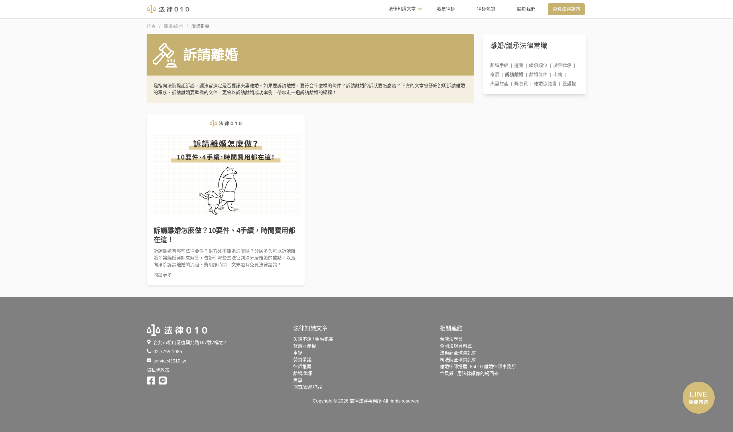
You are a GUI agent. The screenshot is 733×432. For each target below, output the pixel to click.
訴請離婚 (516, 74)
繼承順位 (540, 65)
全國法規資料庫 (456, 346)
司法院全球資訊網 (458, 359)
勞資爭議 (302, 359)
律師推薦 (302, 366)
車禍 (297, 352)
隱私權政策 (158, 370)
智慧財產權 (304, 346)
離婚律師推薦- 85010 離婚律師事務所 (478, 366)
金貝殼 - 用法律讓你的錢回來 (469, 373)
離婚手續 (501, 65)
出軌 (559, 74)
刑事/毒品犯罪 (307, 387)
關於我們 (526, 9)
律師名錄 (486, 9)
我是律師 (446, 9)
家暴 (496, 74)
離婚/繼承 (303, 373)
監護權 (569, 83)
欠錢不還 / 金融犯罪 (313, 339)
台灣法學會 (451, 339)
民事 (297, 380)
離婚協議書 (547, 83)
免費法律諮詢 (566, 9)
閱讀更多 (162, 275)
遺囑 (520, 65)
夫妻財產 (501, 83)
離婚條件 (540, 74)
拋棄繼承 (564, 65)
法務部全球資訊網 (458, 352)
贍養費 (522, 83)
